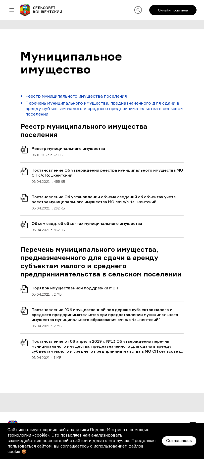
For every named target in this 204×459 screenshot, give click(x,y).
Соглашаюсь (179, 440)
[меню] (11, 10)
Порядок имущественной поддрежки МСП (75, 287)
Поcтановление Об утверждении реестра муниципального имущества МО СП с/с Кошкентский (107, 173)
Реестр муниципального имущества (68, 148)
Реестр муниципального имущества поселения (76, 96)
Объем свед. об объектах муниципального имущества (87, 223)
